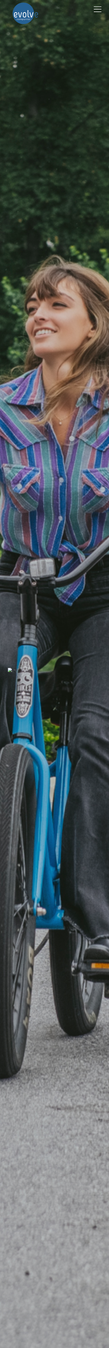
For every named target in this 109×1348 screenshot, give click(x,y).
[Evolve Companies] (25, 21)
